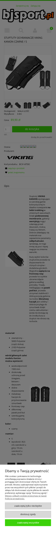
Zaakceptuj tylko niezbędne (28, 505)
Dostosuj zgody (28, 514)
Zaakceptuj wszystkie (28, 522)
